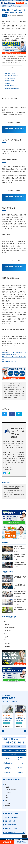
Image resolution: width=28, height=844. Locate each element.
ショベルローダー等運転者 (11, 75)
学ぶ (21, 5)
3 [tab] (9, 731)
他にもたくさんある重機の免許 (12, 88)
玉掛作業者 (7, 83)
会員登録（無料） (19, 3)
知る (5, 640)
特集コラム (7, 646)
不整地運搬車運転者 (10, 78)
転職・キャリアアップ (10, 627)
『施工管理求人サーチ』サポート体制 (14, 750)
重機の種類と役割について (9, 361)
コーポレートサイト (9, 468)
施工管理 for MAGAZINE (15, 5)
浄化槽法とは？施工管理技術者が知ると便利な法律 (14, 495)
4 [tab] (11, 731)
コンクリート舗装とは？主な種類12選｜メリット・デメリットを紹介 (14, 491)
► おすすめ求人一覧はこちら (9, 701)
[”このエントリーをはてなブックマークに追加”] (19, 414)
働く (5, 621)
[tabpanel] (8, 716)
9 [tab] (20, 731)
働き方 (7, 624)
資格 (6, 637)
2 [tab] (7, 731)
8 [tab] (18, 731)
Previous (3, 730)
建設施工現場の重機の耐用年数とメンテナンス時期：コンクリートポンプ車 (14, 487)
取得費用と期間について (11, 86)
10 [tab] (22, 731)
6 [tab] (14, 731)
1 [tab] (5, 731)
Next (24, 730)
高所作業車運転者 (9, 81)
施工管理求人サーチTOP (6, 5)
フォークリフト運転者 (10, 73)
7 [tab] (16, 731)
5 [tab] (13, 731)
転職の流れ (14, 754)
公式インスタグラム (10, 469)
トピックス (7, 643)
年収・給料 (8, 630)
